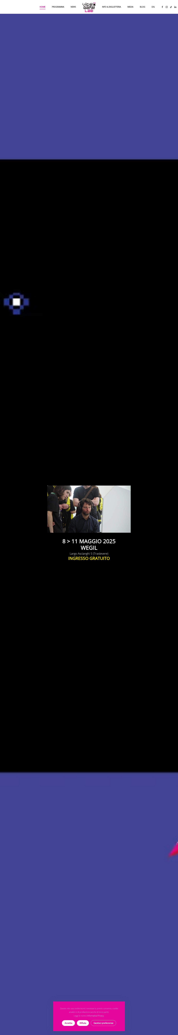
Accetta (68, 1022)
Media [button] (130, 6)
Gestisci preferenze (103, 1022)
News (73, 6)
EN (153, 6)
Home (42, 6)
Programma (58, 6)
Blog (142, 6)
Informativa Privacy (95, 1015)
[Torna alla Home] (89, 7)
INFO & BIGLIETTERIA (111, 6)
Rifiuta (83, 1022)
